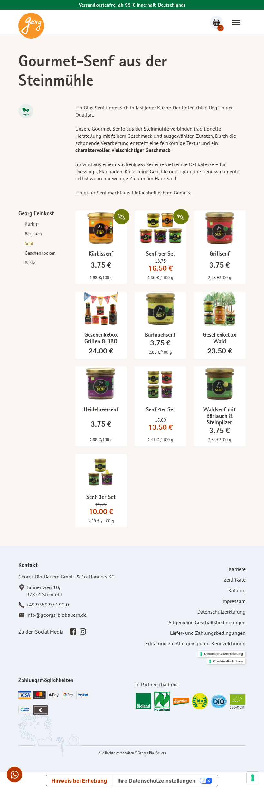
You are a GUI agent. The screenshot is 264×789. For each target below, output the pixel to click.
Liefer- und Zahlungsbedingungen (208, 633)
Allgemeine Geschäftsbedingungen (207, 622)
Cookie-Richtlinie (228, 661)
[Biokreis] (200, 701)
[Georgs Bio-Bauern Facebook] (73, 631)
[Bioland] (143, 701)
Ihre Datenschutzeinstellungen (156, 780)
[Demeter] (181, 701)
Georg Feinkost (36, 214)
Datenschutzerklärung (221, 611)
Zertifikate (235, 580)
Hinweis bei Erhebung (79, 780)
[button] (236, 22)
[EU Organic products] (237, 701)
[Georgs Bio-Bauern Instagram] (83, 631)
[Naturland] (162, 701)
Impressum (233, 601)
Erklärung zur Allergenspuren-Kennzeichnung (195, 643)
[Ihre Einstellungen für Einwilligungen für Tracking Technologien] (253, 778)
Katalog (237, 590)
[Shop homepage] (31, 26)
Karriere (237, 569)
